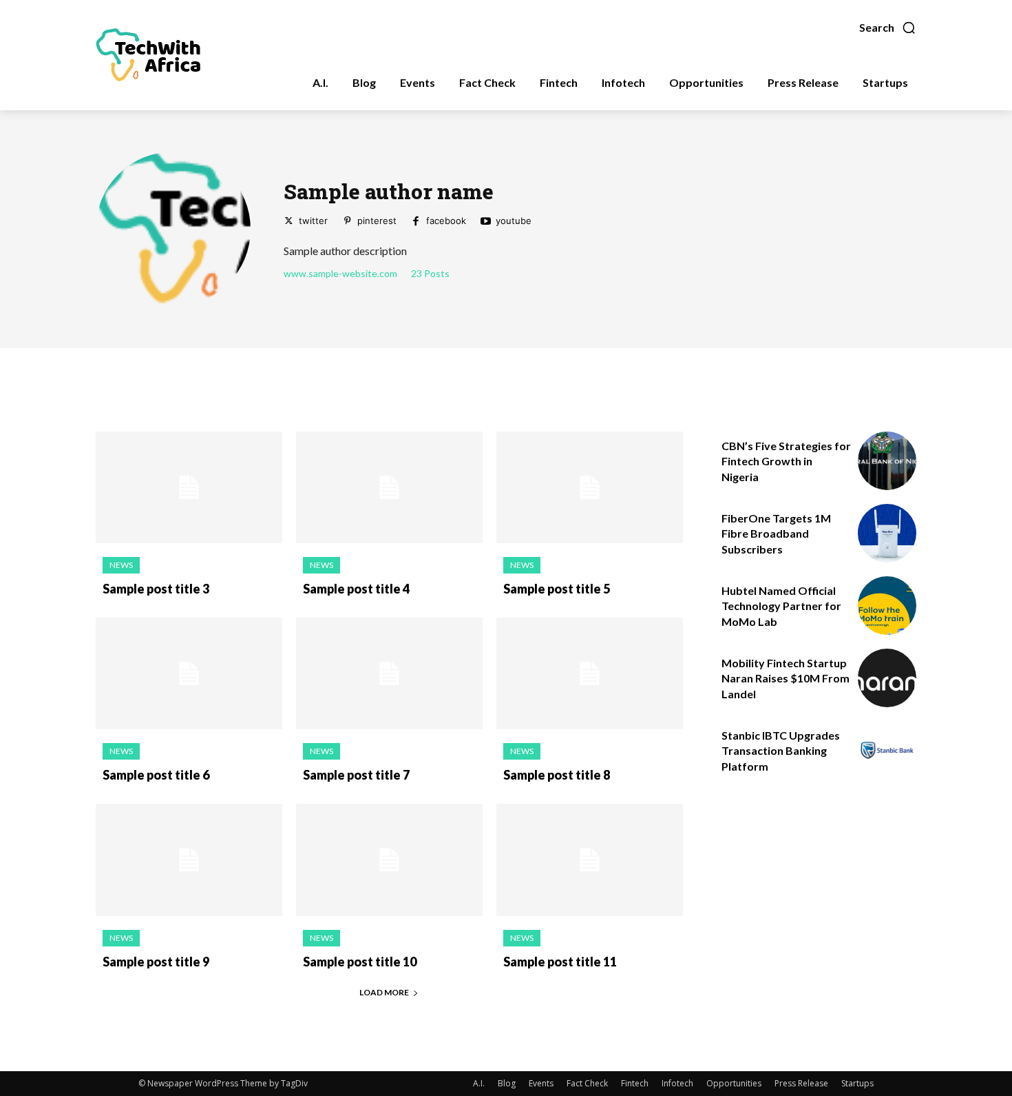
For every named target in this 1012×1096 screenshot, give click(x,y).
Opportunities (733, 1083)
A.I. (479, 1083)
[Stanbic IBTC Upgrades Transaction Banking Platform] (887, 750)
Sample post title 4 (356, 588)
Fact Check (587, 1083)
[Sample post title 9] (189, 860)
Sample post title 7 (356, 774)
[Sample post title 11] (589, 860)
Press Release (801, 1083)
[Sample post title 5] (589, 488)
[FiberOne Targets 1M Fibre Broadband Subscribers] (887, 533)
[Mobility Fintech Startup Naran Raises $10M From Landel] (887, 678)
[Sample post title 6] (189, 674)
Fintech (635, 1083)
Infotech (677, 1083)
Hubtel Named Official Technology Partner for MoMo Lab (781, 606)
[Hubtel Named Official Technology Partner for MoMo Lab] (887, 605)
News (121, 565)
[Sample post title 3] (189, 488)
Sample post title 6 (156, 774)
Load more (384, 992)
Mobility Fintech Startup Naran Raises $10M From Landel (785, 678)
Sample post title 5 (556, 588)
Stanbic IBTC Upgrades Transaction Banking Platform (780, 751)
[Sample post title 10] (389, 860)
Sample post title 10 (360, 961)
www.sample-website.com (340, 273)
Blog (507, 1083)
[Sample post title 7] (389, 674)
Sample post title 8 (556, 774)
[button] (887, 27)
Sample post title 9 (156, 961)
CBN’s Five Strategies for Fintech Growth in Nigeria (786, 461)
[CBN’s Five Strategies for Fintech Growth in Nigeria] (887, 461)
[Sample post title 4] (389, 488)
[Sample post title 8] (589, 674)
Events (541, 1083)
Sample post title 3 (156, 588)
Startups (857, 1083)
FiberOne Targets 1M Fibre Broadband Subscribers (776, 533)
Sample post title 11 (560, 961)
